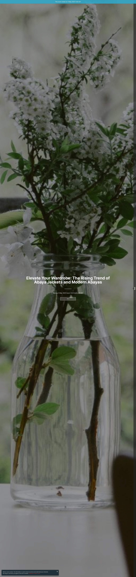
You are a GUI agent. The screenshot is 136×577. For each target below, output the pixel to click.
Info (68, 298)
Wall (135, 288)
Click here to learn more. (34, 573)
